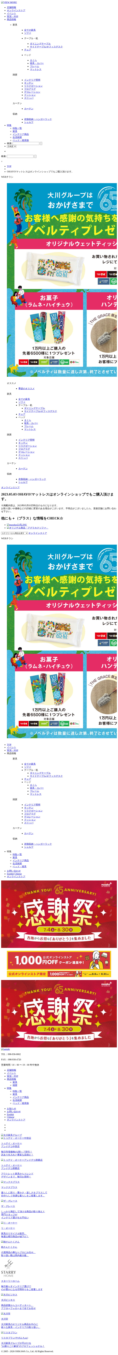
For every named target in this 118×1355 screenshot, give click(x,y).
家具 (15, 131)
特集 (9, 125)
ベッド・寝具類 (21, 140)
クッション (30, 95)
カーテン (28, 108)
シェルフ (28, 122)
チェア (27, 49)
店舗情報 (11, 7)
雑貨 (15, 1085)
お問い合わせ (14, 871)
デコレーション (32, 92)
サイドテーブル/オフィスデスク (46, 46)
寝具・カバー (37, 63)
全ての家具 (30, 30)
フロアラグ (30, 89)
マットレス (35, 69)
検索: (9, 143)
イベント (11, 13)
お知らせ (11, 1108)
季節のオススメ (26, 388)
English (10, 874)
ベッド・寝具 (19, 866)
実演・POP (12, 16)
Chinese (18, 874)
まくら (33, 60)
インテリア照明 (32, 80)
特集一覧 (17, 128)
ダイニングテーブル (40, 43)
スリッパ (28, 98)
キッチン (28, 83)
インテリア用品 (21, 134)
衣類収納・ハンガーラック (38, 119)
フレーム (34, 66)
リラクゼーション (33, 86)
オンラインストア (16, 10)
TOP (9, 166)
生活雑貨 (17, 137)
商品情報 (11, 19)
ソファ (27, 33)
